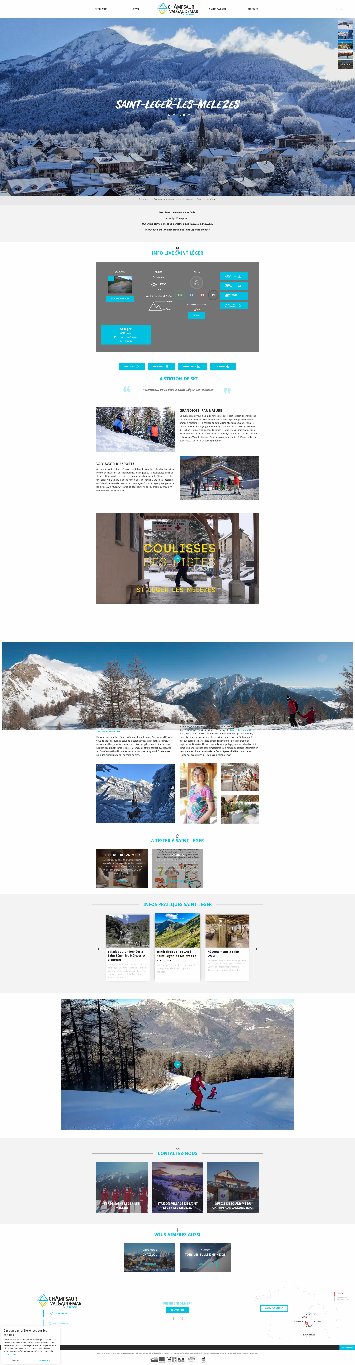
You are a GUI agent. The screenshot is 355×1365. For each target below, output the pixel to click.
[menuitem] (102, 9)
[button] (342, 9)
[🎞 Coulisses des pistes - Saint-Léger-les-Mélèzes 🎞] (177, 558)
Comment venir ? (274, 1308)
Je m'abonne (177, 1310)
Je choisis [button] (15, 1361)
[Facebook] (174, 1318)
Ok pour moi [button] (44, 1361)
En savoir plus (9, 1354)
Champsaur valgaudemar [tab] (343, 1298)
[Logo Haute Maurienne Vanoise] (59, 1301)
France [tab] (340, 1294)
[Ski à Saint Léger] (177, 1064)
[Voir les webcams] (120, 284)
